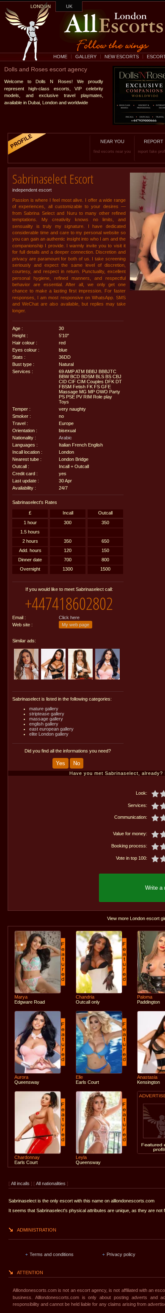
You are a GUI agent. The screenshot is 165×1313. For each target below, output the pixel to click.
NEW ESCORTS (121, 56)
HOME (60, 56)
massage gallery (46, 718)
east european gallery (51, 728)
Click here (69, 617)
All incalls (21, 1183)
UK (69, 6)
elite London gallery (49, 733)
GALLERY (85, 56)
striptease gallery (46, 713)
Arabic (65, 437)
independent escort (32, 189)
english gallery (43, 723)
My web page (75, 624)
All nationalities (51, 1183)
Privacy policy (121, 1254)
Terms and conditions (52, 1254)
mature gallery (43, 708)
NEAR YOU (112, 146)
